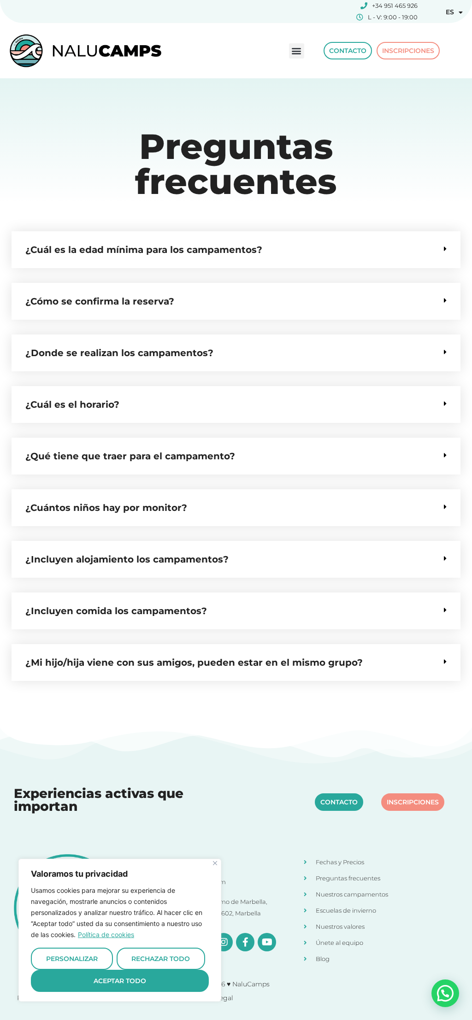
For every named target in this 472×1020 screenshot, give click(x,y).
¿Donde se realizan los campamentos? (119, 352)
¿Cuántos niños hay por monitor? (106, 507)
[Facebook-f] (245, 942)
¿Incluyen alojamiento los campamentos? (127, 559)
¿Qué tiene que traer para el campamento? (130, 456)
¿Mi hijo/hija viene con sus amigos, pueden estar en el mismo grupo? (194, 662)
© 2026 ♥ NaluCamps (236, 984)
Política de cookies (106, 934)
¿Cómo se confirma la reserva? (99, 301)
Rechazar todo (160, 959)
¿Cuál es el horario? (72, 404)
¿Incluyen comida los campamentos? (116, 610)
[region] (119, 930)
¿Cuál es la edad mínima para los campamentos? (143, 249)
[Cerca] (215, 863)
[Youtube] (267, 942)
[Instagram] (223, 942)
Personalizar (72, 959)
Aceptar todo (120, 981)
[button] (296, 51)
